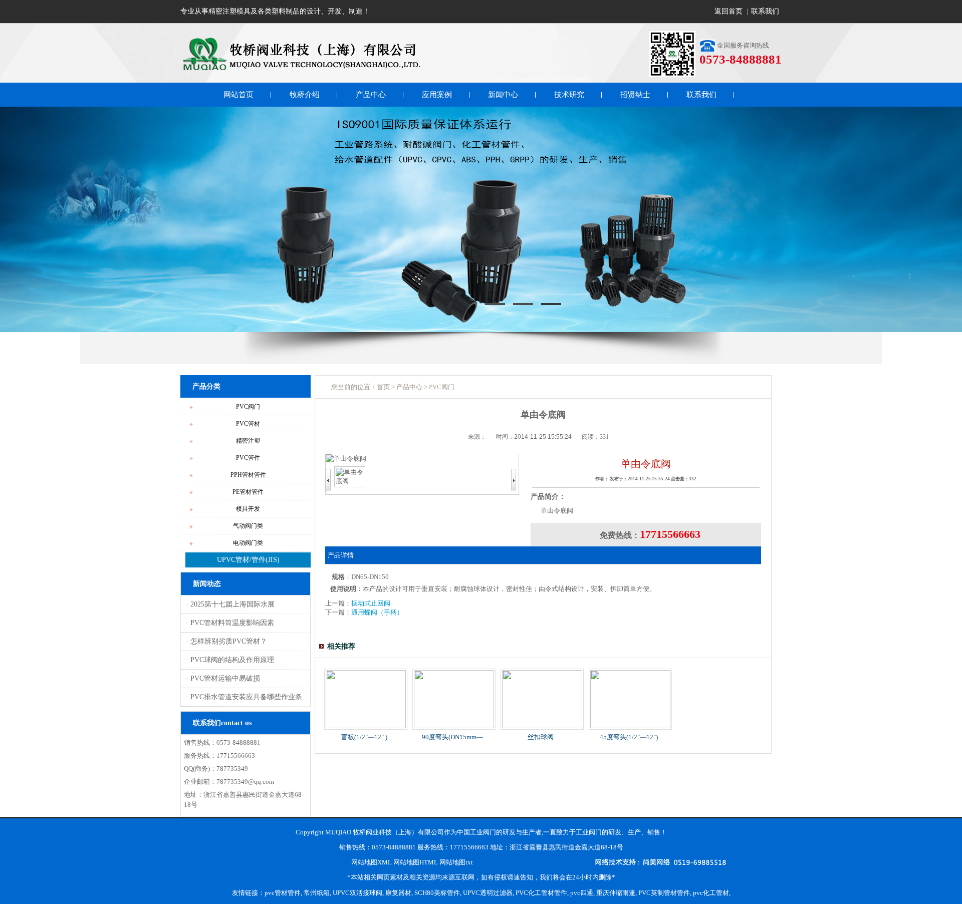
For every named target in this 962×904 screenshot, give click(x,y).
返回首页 (728, 11)
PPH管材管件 (248, 474)
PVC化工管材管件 (541, 892)
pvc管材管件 (283, 892)
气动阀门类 (248, 525)
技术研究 (569, 95)
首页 (383, 387)
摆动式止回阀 (370, 603)
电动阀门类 (248, 542)
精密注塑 (248, 440)
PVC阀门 (248, 406)
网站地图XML (371, 862)
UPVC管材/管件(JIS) (248, 559)
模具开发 (248, 508)
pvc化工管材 (711, 892)
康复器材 (398, 892)
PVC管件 (248, 457)
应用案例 (437, 95)
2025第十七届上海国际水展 (231, 604)
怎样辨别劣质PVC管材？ (227, 641)
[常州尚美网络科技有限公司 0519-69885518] (663, 863)
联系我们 (765, 11)
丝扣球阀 (541, 737)
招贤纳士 (635, 95)
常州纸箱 (317, 892)
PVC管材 (248, 423)
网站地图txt (456, 862)
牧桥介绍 (305, 95)
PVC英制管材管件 (664, 892)
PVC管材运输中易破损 (224, 678)
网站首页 (238, 95)
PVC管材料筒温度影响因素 (231, 623)
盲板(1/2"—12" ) (364, 737)
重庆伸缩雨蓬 (615, 892)
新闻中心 (503, 95)
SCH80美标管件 (437, 892)
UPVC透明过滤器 (488, 892)
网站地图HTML (415, 862)
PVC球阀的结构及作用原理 (231, 660)
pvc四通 (581, 892)
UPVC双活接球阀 (357, 892)
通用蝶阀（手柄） (377, 612)
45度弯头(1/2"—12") (629, 737)
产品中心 (371, 95)
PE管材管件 (248, 491)
